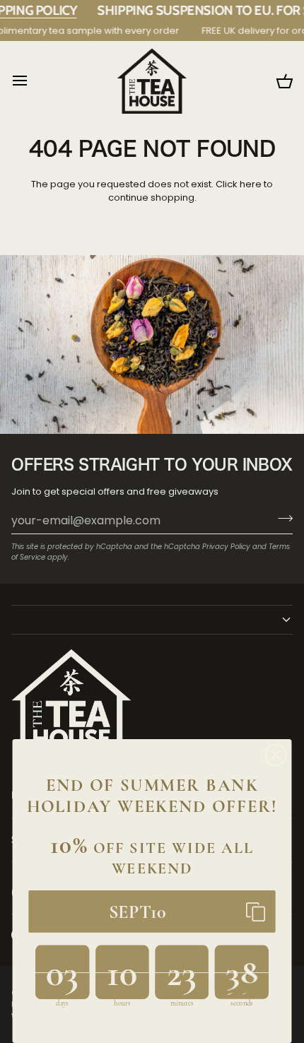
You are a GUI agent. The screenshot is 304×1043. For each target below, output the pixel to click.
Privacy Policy (226, 546)
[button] (152, 620)
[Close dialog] (276, 755)
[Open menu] (32, 81)
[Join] (281, 518)
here (251, 184)
